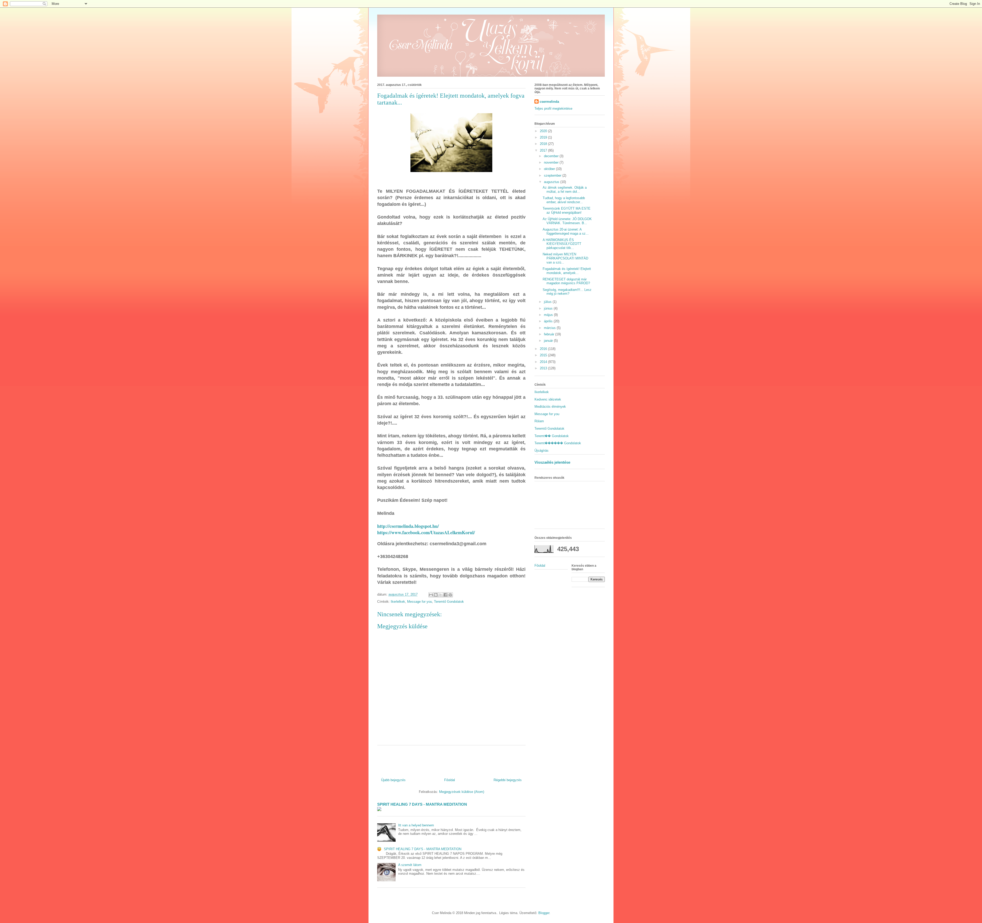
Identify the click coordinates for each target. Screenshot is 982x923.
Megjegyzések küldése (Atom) (461, 792)
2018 (544, 144)
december (552, 156)
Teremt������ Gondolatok (557, 443)
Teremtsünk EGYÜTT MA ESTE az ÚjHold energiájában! (566, 210)
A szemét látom (409, 865)
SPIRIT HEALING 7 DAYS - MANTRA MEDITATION (422, 804)
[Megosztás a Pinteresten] (450, 594)
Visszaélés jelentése (552, 462)
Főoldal (449, 780)
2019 (544, 137)
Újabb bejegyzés (393, 780)
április (549, 321)
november (552, 162)
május (549, 315)
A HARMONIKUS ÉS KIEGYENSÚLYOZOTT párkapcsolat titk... (562, 244)
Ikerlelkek (398, 601)
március (550, 328)
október (550, 169)
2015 (544, 355)
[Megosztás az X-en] (440, 594)
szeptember (553, 175)
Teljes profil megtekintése (553, 108)
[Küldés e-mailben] (430, 594)
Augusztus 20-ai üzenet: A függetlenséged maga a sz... (566, 231)
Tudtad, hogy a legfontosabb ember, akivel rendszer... (564, 200)
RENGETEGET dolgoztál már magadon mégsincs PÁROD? (566, 281)
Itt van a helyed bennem (416, 825)
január (549, 341)
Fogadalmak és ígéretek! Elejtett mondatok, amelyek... (567, 271)
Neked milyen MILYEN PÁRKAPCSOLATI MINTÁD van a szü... (565, 258)
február (549, 334)
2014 (544, 362)
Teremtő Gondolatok (449, 601)
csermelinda (549, 102)
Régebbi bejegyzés (508, 780)
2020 (544, 131)
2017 (544, 150)
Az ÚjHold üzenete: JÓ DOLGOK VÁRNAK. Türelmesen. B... (567, 221)
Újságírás (541, 450)
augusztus (552, 182)
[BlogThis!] (435, 594)
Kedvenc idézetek (547, 399)
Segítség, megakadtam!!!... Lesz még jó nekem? (567, 292)
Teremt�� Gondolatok (551, 436)
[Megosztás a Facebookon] (445, 594)
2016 (544, 349)
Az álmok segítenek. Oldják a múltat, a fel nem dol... (565, 189)
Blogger (543, 913)
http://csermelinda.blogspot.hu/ (408, 526)
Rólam (539, 421)
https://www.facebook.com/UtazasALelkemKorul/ (426, 532)
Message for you (419, 601)
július (548, 302)
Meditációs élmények (550, 406)
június (549, 308)
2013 (544, 368)
